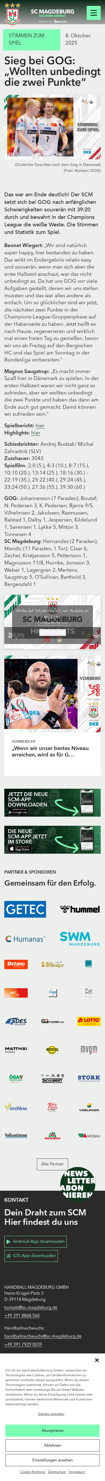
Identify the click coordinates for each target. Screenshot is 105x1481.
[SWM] (80, 938)
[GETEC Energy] (25, 909)
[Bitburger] (52, 964)
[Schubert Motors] (52, 1078)
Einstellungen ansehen (52, 1460)
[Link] (52, 694)
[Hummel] (80, 909)
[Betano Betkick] (16, 964)
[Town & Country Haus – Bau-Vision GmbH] (52, 1107)
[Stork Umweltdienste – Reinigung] (89, 1078)
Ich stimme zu (52, 632)
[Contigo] (89, 964)
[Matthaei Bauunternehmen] (16, 1050)
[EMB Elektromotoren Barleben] (52, 993)
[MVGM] (89, 1050)
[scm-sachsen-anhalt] (52, 16)
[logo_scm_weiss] (12, 14)
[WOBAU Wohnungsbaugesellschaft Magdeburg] (89, 1135)
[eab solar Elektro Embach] (16, 993)
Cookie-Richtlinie (32, 1472)
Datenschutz (57, 1472)
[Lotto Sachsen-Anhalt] (89, 1021)
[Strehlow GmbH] (16, 1107)
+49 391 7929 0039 (23, 1345)
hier (40, 426)
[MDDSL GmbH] (52, 1050)
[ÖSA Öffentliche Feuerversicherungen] (16, 1078)
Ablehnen (52, 1445)
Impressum (77, 1472)
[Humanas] (25, 938)
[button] (97, 1360)
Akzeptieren (52, 1430)
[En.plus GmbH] (89, 993)
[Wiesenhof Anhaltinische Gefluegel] (52, 1135)
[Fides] (16, 1021)
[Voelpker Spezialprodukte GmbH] (89, 1107)
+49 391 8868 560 (22, 1316)
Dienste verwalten (51, 1414)
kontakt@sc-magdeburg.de (30, 1308)
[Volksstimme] (16, 1135)
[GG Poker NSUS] (52, 1021)
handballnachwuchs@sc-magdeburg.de (43, 1336)
